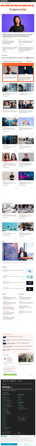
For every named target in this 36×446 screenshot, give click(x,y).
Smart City (6, 413)
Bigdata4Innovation (5, 396)
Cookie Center (4, 384)
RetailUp (20, 5)
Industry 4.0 (6, 405)
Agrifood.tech (4, 417)
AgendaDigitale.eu (20, 395)
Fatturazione (7, 403)
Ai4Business (4, 395)
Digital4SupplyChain (21, 407)
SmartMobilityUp (24, 5)
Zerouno (19, 400)
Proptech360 (4, 425)
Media (4, 424)
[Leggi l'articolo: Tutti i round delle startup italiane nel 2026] (26, 365)
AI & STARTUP (29, 64)
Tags (8, 383)
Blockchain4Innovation (5, 397)
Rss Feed (11, 383)
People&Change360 (20, 409)
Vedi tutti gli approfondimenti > (29, 352)
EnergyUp (3, 420)
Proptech (29, 5)
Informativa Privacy (13, 368)
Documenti (6, 400)
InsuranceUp (16, 5)
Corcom (19, 396)
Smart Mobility (6, 414)
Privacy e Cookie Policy (16, 383)
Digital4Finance (20, 403)
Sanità (6, 427)
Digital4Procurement (21, 406)
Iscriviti (10, 374)
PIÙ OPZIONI (26, 444)
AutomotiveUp (8, 5)
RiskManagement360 (5, 409)
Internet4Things (4, 407)
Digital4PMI (19, 398)
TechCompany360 (20, 399)
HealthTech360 (4, 421)
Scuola (6, 428)
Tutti (3, 64)
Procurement (23, 408)
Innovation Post (4, 422)
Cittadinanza (22, 417)
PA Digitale (21, 418)
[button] (2, 3)
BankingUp (12, 5)
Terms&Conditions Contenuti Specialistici (26, 383)
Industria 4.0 (5, 404)
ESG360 (3, 402)
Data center (5, 410)
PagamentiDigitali (4, 408)
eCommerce (6, 401)
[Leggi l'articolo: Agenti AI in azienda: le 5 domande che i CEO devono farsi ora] (10, 91)
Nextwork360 (4, 388)
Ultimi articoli (3, 5)
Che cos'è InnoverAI (23, 64)
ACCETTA (9, 444)
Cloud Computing (6, 398)
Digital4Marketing (20, 405)
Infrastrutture (7, 406)
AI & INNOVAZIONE (8, 64)
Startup (33, 5)
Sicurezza (6, 412)
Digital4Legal (20, 404)
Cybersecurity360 (4, 399)
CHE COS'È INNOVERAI (15, 64)
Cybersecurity (5, 411)
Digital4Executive (20, 397)
